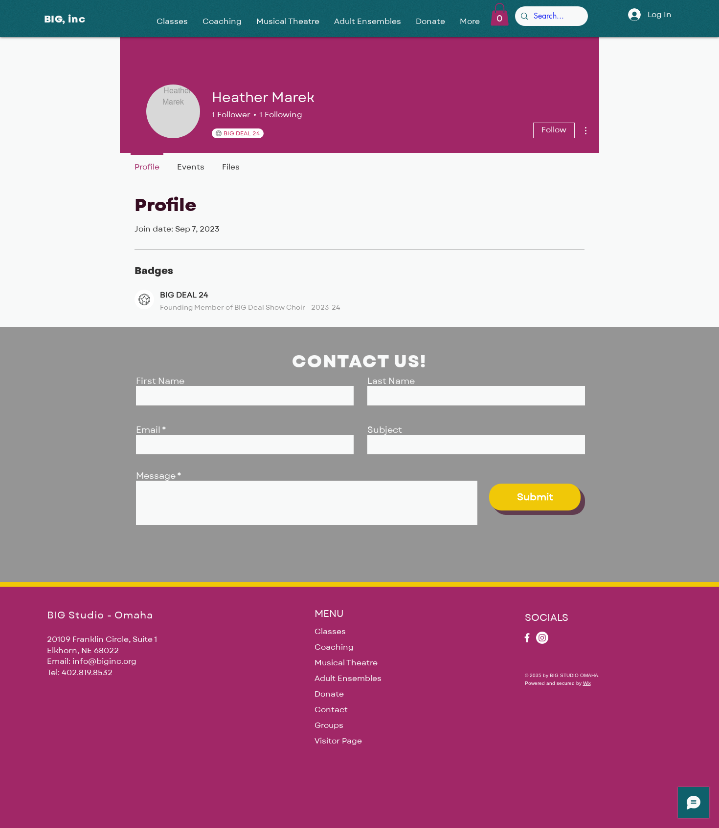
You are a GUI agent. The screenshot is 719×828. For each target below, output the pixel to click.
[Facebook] (527, 638)
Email (148, 430)
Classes (330, 632)
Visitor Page (338, 741)
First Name (160, 381)
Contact (331, 710)
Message (156, 476)
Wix (587, 683)
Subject (384, 430)
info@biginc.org (104, 661)
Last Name (391, 381)
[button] (499, 14)
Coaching (334, 647)
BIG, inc (64, 19)
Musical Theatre (346, 663)
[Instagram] (542, 638)
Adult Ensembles (348, 678)
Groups (329, 725)
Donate (329, 694)
